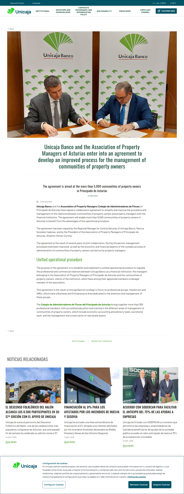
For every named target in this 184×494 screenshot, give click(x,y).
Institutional (43, 11)
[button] (10, 29)
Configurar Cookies (54, 484)
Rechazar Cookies (139, 484)
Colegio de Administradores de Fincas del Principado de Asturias (76, 304)
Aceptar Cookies (161, 484)
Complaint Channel (145, 11)
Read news (11, 442)
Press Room (125, 11)
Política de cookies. (137, 477)
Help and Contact (17, 3)
